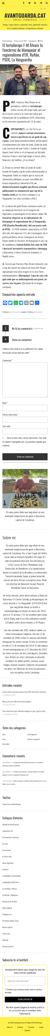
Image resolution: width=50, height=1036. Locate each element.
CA (41, 8)
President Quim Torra (10, 920)
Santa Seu (6, 933)
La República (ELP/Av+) (11, 882)
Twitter (28, 3)
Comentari (7, 360)
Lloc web (6, 426)
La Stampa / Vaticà (9, 888)
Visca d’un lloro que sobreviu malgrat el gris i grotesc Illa (23, 711)
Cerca (45, 3)
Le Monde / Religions (10, 895)
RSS (34, 3)
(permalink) (38, 312)
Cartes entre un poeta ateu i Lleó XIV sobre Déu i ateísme (24, 692)
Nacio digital (7, 908)
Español (27, 1030)
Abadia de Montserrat (10, 824)
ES (45, 8)
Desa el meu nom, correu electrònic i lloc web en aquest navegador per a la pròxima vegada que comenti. (24, 441)
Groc (4, 739)
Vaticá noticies (8, 946)
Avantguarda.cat (25, 15)
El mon (5, 843)
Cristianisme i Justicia (10, 837)
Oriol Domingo (7, 41)
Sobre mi (10, 1027)
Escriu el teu (38, 328)
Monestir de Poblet (9, 901)
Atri (3, 734)
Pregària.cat (7, 914)
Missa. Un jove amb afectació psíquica (16, 701)
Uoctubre (5, 744)
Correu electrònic (10, 414)
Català (41, 1027)
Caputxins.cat (7, 831)
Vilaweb (5, 940)
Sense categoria (33, 739)
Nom (5, 403)
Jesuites (5, 869)
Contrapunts (32, 41)
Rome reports (7, 927)
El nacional (6, 850)
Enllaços (20, 1027)
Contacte (31, 1027)
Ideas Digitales (8, 863)
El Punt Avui (7, 856)
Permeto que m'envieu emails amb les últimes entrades (23, 991)
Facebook (22, 3)
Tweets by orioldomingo (11, 804)
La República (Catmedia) (11, 875)
